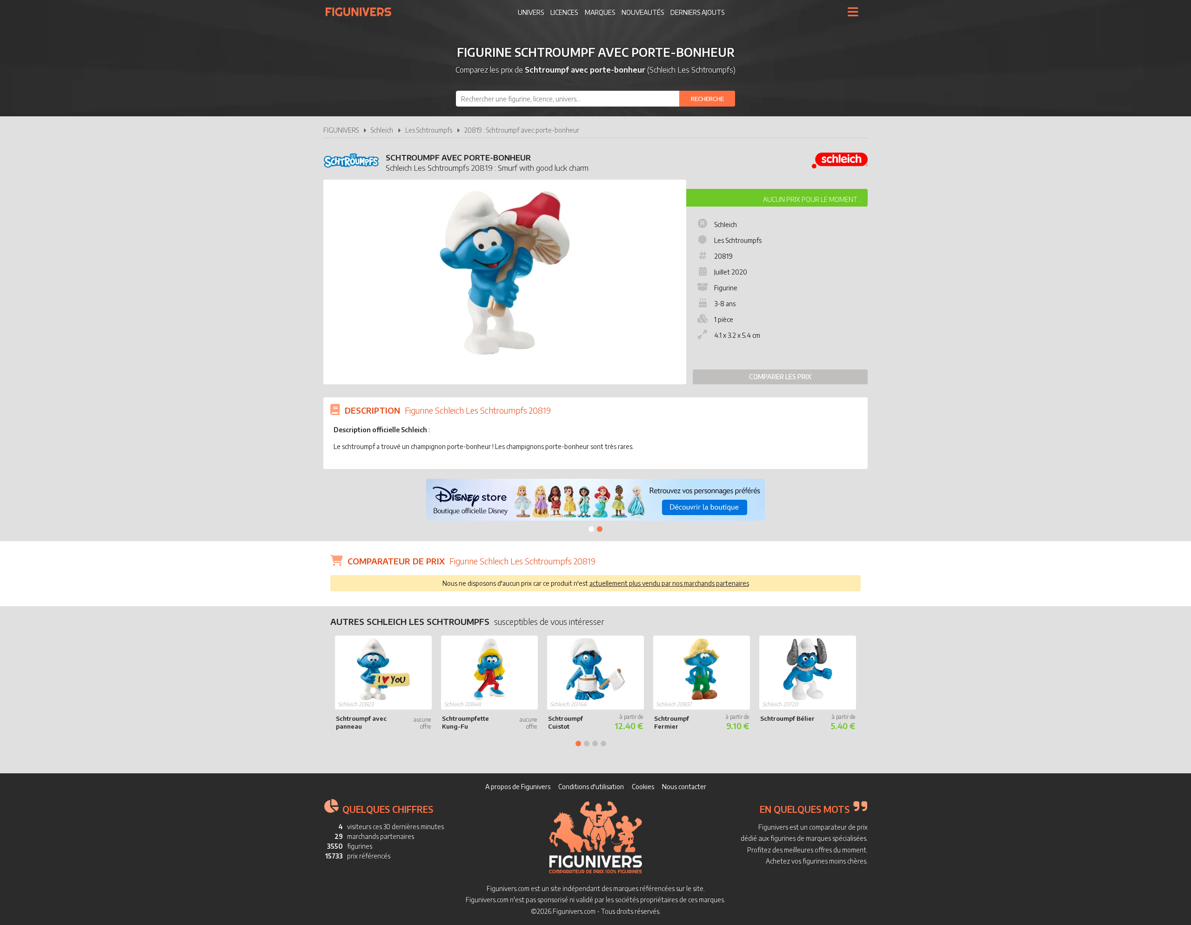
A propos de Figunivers (517, 787)
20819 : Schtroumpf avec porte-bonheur (521, 130)
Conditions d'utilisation (591, 787)
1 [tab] (591, 529)
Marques (600, 12)
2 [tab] (599, 529)
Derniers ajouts (697, 12)
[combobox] (595, 99)
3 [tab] (595, 743)
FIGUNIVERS (341, 130)
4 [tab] (603, 743)
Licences (564, 12)
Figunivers (362, 11)
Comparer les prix (780, 377)
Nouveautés (643, 12)
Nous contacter (684, 787)
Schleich (382, 130)
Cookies (643, 787)
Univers (531, 12)
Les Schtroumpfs (428, 130)
